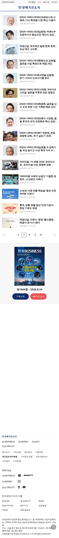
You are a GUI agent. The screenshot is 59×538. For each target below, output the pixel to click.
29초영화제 (25, 510)
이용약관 (39, 452)
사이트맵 (17, 461)
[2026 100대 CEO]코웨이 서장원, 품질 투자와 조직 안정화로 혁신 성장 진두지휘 (38, 121)
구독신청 (20, 296)
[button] (54, 2)
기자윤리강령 (26, 456)
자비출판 (32, 2)
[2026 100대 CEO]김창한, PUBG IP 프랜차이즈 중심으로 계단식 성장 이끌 (38, 34)
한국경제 (6, 501)
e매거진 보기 (38, 296)
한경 (8, 442)
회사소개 (6, 452)
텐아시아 (24, 505)
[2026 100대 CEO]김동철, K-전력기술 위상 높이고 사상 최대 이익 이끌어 (38, 150)
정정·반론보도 (42, 456)
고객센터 (6, 461)
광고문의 (28, 452)
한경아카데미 (8, 505)
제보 (39, 2)
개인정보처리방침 (9, 456)
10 (41, 235)
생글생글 (42, 505)
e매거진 (46, 2)
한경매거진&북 (8, 2)
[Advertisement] (29, 349)
